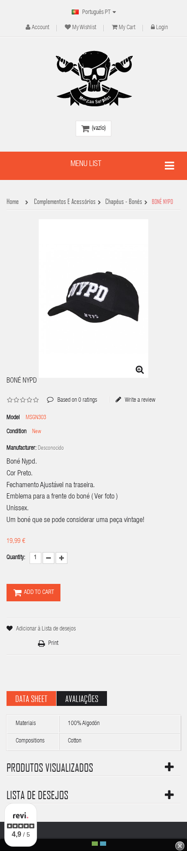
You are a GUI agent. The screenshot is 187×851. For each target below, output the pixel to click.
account (40, 28)
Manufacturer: (22, 448)
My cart (127, 28)
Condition (17, 432)
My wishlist (84, 28)
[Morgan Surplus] (93, 78)
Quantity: (16, 558)
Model (13, 418)
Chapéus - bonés (123, 201)
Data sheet (31, 698)
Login (162, 28)
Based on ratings (72, 394)
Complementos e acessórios (65, 201)
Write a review (139, 400)
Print (53, 644)
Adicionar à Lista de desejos (46, 629)
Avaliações (81, 698)
